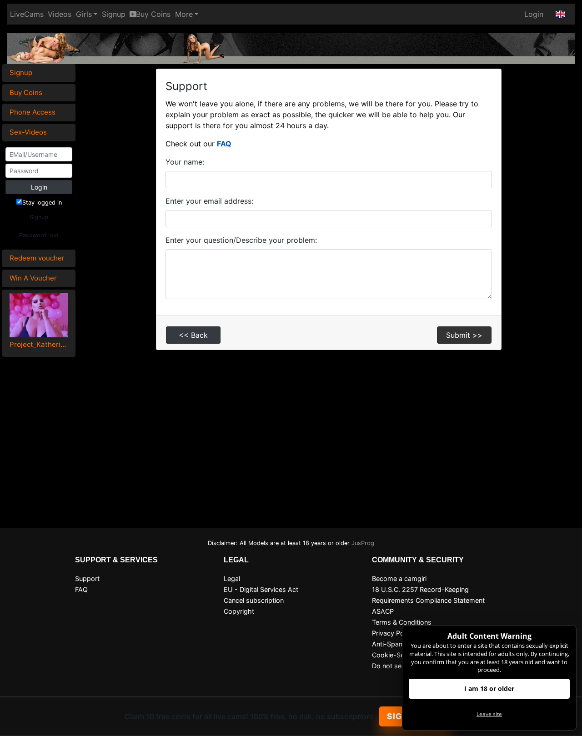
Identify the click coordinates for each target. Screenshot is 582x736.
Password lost (39, 235)
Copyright (239, 611)
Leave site (489, 714)
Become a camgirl (399, 578)
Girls (84, 14)
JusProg (362, 543)
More (184, 14)
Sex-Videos (28, 132)
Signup (113, 14)
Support (87, 578)
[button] (561, 14)
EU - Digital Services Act (261, 589)
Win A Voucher (33, 278)
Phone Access (32, 112)
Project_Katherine (39, 344)
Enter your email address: (209, 200)
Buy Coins (153, 14)
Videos (59, 14)
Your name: (185, 161)
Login (533, 14)
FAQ (224, 143)
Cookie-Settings (396, 655)
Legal (232, 578)
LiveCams (27, 14)
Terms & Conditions (401, 622)
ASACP (383, 611)
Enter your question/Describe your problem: (241, 240)
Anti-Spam (388, 644)
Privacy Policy (393, 633)
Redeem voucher (37, 258)
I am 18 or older (489, 688)
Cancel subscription (254, 600)
